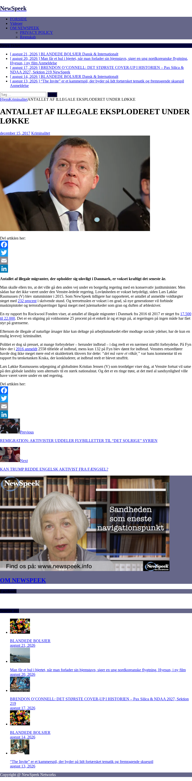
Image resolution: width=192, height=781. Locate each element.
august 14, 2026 (22, 737)
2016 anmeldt (26, 349)
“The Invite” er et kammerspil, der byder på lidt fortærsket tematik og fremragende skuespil (81, 761)
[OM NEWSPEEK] (85, 570)
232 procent (27, 301)
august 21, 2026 (22, 645)
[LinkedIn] (96, 269)
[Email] (96, 261)
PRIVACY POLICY (36, 32)
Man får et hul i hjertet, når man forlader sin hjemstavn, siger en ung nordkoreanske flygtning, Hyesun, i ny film (98, 670)
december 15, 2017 (15, 133)
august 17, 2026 (22, 708)
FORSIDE (18, 19)
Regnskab (28, 37)
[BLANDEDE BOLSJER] (20, 632)
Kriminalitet (40, 133)
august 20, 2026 (22, 674)
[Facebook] (96, 245)
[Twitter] (96, 253)
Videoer (16, 23)
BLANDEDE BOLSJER (30, 641)
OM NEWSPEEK (24, 28)
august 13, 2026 (22, 766)
